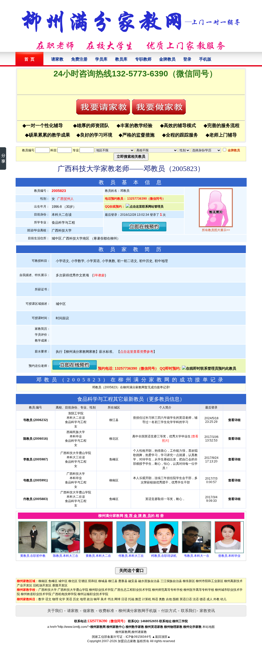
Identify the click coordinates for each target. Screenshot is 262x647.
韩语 (155, 599)
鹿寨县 (122, 581)
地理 (83, 599)
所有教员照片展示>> (216, 230)
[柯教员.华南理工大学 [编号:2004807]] (163, 552)
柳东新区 (189, 581)
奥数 (162, 599)
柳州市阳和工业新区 (209, 581)
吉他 (169, 599)
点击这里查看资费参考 (136, 352)
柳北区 (73, 581)
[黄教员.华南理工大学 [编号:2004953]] (98, 552)
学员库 (101, 59)
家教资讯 (207, 610)
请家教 (57, 59)
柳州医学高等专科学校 (198, 590)
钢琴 (97, 599)
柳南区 (43, 581)
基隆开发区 (60, 585)
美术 (104, 599)
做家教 (88, 610)
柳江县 (112, 581)
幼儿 (223, 599)
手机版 (205, 59)
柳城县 (102, 581)
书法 (110, 599)
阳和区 (92, 581)
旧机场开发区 (42, 585)
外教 (216, 599)
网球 (117, 599)
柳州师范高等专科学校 (167, 590)
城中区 (63, 581)
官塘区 (83, 581)
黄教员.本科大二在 (98, 556)
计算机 (146, 599)
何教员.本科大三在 (131, 556)
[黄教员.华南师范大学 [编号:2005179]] (32, 552)
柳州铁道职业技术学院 (36, 594)
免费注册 (79, 59)
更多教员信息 (164, 399)
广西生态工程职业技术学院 (132, 590)
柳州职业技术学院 (101, 590)
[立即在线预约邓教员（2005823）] (144, 230)
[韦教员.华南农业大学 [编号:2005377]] (196, 552)
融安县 (132, 581)
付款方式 (169, 610)
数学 (41, 599)
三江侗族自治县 (171, 581)
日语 (124, 599)
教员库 (121, 59)
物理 (55, 599)
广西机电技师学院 (64, 594)
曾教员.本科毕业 (229, 556)
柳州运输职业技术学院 (93, 594)
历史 (76, 599)
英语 (69, 599)
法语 (196, 599)
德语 (203, 599)
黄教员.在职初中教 (33, 556)
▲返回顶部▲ (161, 637)
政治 (90, 599)
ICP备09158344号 (138, 637)
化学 (62, 599)
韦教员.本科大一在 (196, 556)
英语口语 (186, 599)
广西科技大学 (47, 590)
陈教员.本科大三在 (65, 556)
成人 (209, 599)
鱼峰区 (53, 581)
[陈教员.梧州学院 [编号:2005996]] (65, 552)
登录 (187, 59)
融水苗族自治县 (149, 581)
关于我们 (55, 610)
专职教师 (143, 59)
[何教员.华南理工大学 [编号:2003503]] (131, 552)
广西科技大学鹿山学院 (73, 590)
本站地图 (208, 627)
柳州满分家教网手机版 (137, 610)
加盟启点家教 (127, 641)
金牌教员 (167, 59)
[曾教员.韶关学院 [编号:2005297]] (229, 552)
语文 (48, 599)
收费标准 (106, 610)
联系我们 (188, 610)
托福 (131, 599)
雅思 (138, 599)
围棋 (176, 599)
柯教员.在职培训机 (164, 556)
